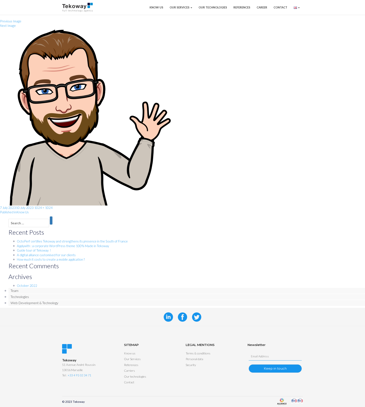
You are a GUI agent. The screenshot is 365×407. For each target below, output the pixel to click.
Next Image (8, 25)
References (241, 7)
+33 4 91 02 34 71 (79, 375)
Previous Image (10, 21)
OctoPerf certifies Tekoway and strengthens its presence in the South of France (72, 241)
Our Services (180, 7)
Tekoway (79, 401)
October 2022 (27, 285)
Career (262, 7)
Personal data (194, 359)
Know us (129, 353)
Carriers (129, 370)
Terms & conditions (198, 353)
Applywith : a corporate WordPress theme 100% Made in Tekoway (63, 246)
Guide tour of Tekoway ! (34, 250)
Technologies (20, 297)
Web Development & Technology (34, 303)
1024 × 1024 (43, 208)
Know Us (156, 7)
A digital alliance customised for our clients (46, 255)
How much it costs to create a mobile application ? (51, 259)
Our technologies (213, 7)
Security (191, 365)
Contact (280, 7)
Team (14, 291)
